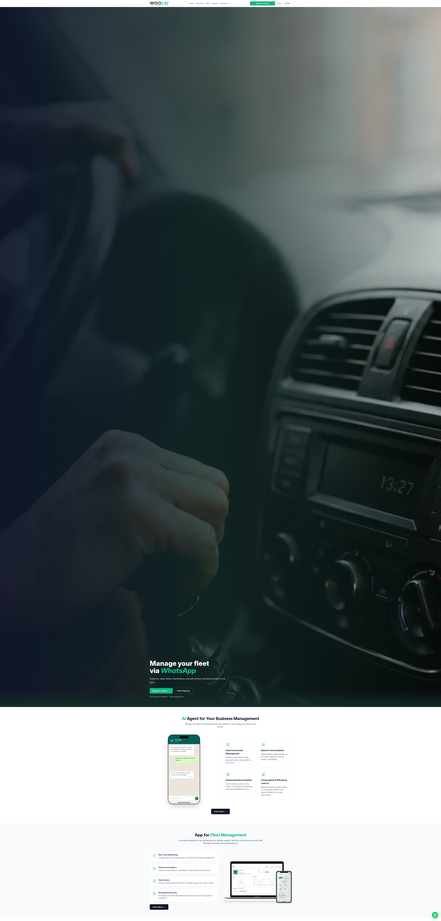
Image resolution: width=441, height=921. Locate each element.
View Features (183, 691)
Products (223, 3)
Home (191, 3)
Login (279, 3)
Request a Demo (262, 3)
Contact (215, 3)
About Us (199, 3)
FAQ (207, 3)
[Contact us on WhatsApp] (435, 915)
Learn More (219, 811)
